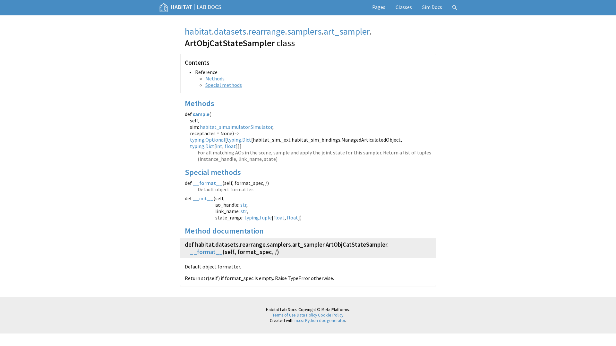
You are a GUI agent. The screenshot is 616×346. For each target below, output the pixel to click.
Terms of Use (284, 315)
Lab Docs (209, 7)
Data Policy (307, 315)
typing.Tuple (258, 217)
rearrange (266, 31)
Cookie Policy (330, 315)
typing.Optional (207, 139)
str (243, 205)
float (230, 146)
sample (201, 114)
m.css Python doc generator (320, 320)
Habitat (182, 7)
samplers (304, 31)
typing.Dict (239, 139)
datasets (230, 31)
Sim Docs (432, 7)
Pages (378, 7)
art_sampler (346, 31)
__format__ (207, 183)
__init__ (203, 198)
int (219, 146)
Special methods (223, 85)
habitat (198, 31)
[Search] (454, 7)
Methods (215, 78)
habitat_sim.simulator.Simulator (236, 127)
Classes (404, 7)
